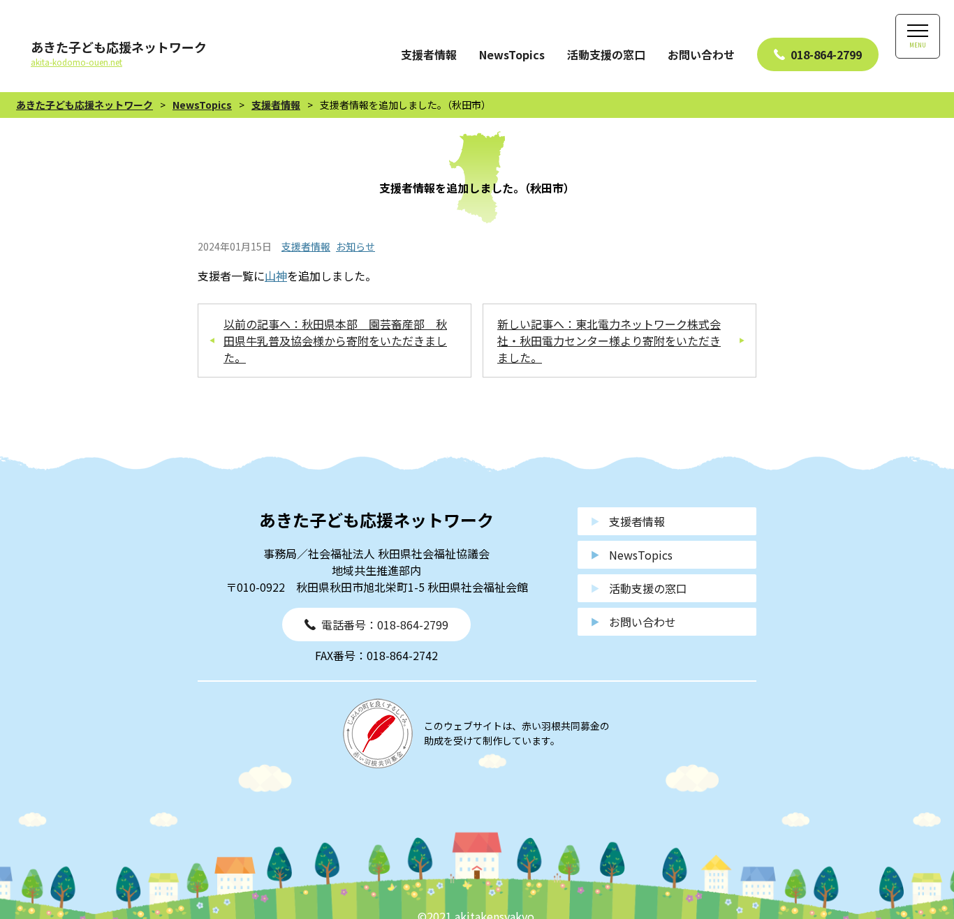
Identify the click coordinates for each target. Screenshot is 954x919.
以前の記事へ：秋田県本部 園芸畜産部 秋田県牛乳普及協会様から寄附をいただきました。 (335, 340)
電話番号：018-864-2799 (384, 624)
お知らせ (355, 246)
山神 (276, 275)
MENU (917, 45)
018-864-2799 (826, 54)
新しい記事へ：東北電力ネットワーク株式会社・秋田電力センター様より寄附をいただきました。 (609, 340)
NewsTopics (512, 54)
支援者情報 (429, 54)
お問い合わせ (701, 54)
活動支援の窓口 (606, 54)
